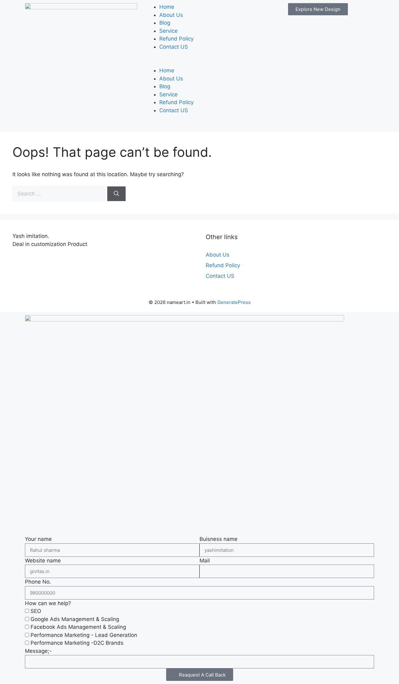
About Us (171, 15)
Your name (38, 539)
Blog (164, 23)
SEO (36, 611)
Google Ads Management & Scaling (75, 619)
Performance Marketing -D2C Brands (77, 643)
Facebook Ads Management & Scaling (78, 627)
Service (168, 31)
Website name (43, 560)
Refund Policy (176, 39)
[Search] (116, 193)
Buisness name (219, 539)
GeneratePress (234, 302)
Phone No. (38, 582)
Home (166, 7)
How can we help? (48, 603)
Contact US (173, 47)
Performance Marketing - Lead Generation (84, 635)
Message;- (38, 651)
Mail (205, 560)
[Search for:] (59, 193)
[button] (199, 63)
